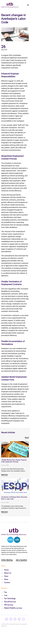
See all (27, 437)
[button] (28, 5)
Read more (4, 474)
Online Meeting (6, 560)
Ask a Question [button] (21, 560)
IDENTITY (4, 626)
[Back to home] (9, 5)
